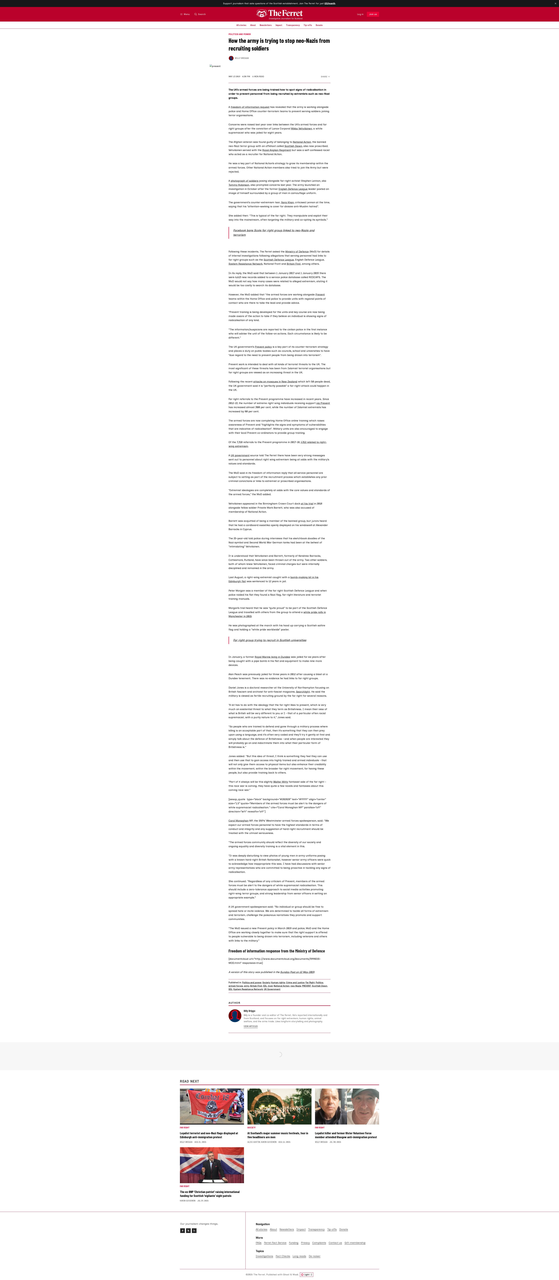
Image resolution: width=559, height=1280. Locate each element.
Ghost (286, 1274)
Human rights (278, 982)
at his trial (307, 503)
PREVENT (306, 986)
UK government (240, 455)
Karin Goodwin (268, 1142)
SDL (230, 989)
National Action (302, 141)
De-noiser (314, 1256)
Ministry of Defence (297, 251)
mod (270, 986)
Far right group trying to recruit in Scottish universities (269, 640)
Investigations (264, 1256)
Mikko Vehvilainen (301, 128)
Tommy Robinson (239, 184)
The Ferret (259, 1274)
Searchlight (303, 691)
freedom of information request (250, 106)
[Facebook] (182, 1230)
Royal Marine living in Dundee (272, 656)
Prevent (320, 294)
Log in (360, 14)
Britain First (294, 263)
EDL (265, 986)
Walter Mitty (280, 781)
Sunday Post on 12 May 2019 (297, 972)
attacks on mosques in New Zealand (275, 381)
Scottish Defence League (279, 259)
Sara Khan (287, 202)
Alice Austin (253, 1142)
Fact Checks (283, 1256)
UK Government (272, 989)
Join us (373, 14)
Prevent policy (263, 346)
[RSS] (194, 1230)
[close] (555, 3)
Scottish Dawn (293, 145)
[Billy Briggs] (231, 58)
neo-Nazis (296, 986)
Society (266, 982)
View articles (251, 1026)
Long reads (299, 1256)
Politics (319, 982)
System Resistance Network (245, 263)
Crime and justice (295, 982)
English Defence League (293, 188)
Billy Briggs (242, 58)
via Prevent (323, 403)
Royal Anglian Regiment (276, 150)
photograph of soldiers (244, 180)
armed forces (236, 986)
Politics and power (240, 34)
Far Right (310, 982)
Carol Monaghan (238, 820)
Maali (295, 1274)
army (246, 986)
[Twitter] (188, 1230)
